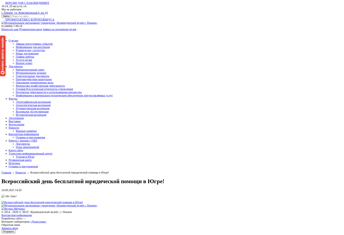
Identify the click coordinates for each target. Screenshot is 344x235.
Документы (16, 66)
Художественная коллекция (32, 108)
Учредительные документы (32, 76)
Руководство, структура (30, 50)
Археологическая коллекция (33, 105)
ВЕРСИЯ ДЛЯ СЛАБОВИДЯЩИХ (27, 2)
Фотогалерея (16, 124)
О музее (13, 40)
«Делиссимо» (38, 221)
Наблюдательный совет (30, 69)
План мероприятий (27, 147)
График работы (25, 56)
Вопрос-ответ (24, 63)
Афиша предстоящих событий (34, 43)
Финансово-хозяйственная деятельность (40, 85)
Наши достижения (27, 53)
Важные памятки (26, 130)
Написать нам (9, 29)
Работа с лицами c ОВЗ (23, 140)
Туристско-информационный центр (30, 153)
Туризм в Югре (25, 156)
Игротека (14, 163)
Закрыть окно (9, 228)
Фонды (13, 98)
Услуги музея (24, 59)
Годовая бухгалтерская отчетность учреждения (44, 89)
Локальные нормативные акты (34, 82)
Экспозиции (16, 118)
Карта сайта (16, 150)
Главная (6, 172)
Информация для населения (33, 47)
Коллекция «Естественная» (32, 111)
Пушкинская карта (30, 29)
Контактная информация (24, 134)
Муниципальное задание (31, 72)
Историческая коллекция (31, 114)
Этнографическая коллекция (33, 101)
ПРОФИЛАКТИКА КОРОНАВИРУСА (29, 19)
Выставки (15, 121)
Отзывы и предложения (30, 137)
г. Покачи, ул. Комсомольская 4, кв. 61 (24, 12)
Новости (14, 127)
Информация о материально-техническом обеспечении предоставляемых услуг (64, 95)
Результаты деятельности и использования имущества (49, 92)
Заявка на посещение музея (59, 29)
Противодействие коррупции (34, 79)
